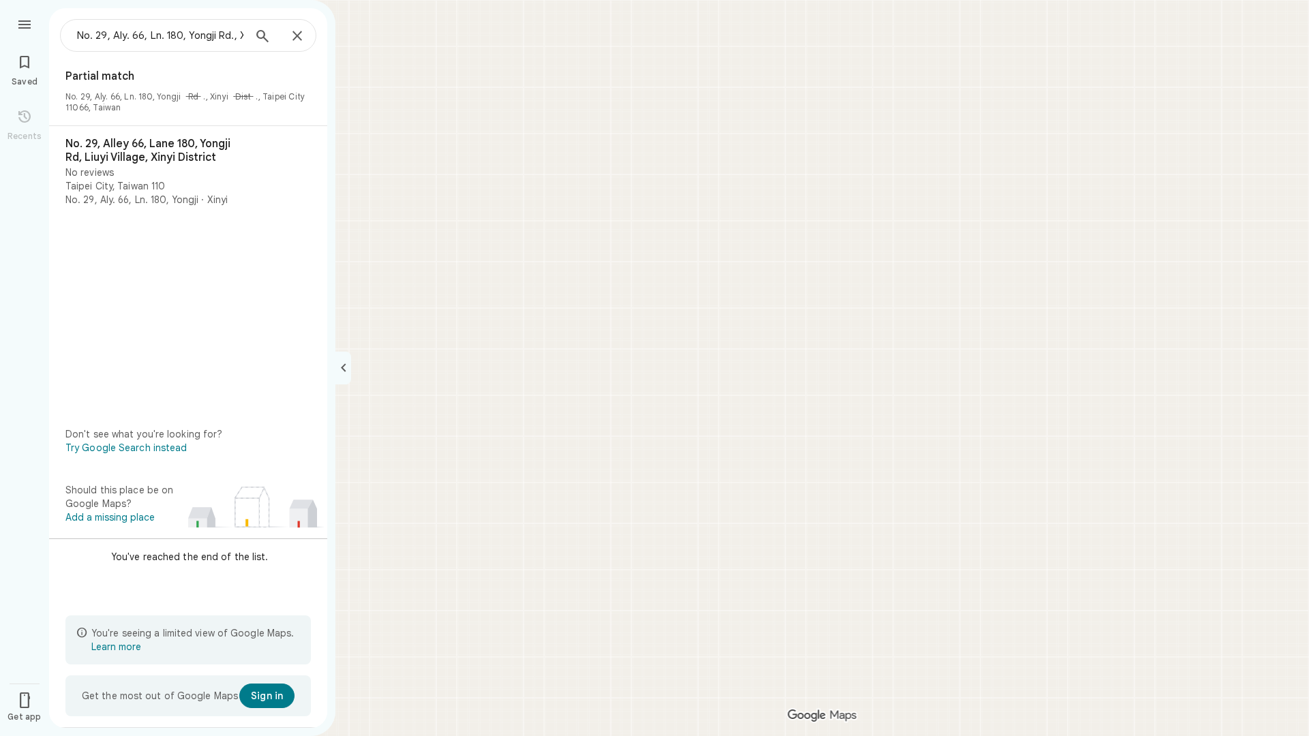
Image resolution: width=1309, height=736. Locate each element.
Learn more (116, 647)
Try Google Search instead (126, 448)
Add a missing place (110, 517)
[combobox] (160, 35)
